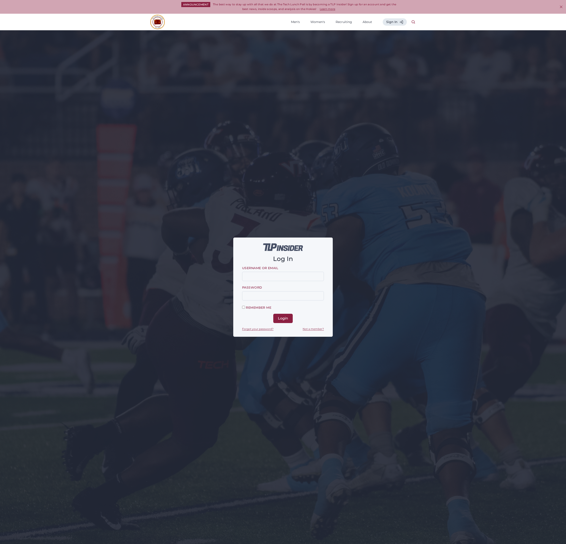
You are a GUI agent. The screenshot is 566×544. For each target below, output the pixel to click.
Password (252, 287)
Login (283, 318)
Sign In (392, 22)
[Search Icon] (413, 22)
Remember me (258, 308)
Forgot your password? (257, 329)
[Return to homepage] (157, 22)
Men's (295, 22)
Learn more (327, 9)
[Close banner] (561, 7)
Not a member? (313, 329)
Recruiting (344, 22)
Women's (317, 22)
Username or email (260, 268)
